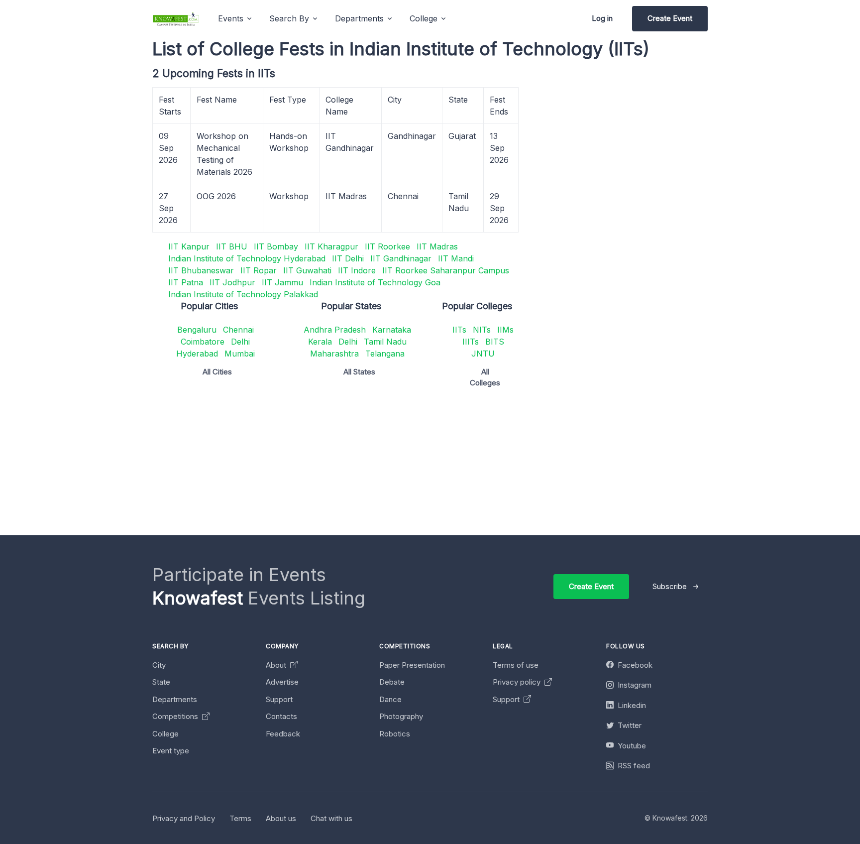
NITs (482, 330)
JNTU (483, 354)
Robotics (394, 733)
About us (281, 818)
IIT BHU (231, 246)
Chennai (238, 330)
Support (279, 699)
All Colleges (485, 377)
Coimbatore (202, 342)
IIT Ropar (258, 270)
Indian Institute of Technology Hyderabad (246, 258)
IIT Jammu (282, 282)
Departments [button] (359, 18)
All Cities (217, 371)
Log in (602, 18)
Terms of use (515, 665)
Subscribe (669, 586)
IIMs (505, 330)
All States (359, 371)
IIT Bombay (276, 246)
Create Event (669, 18)
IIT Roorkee (387, 246)
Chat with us (331, 818)
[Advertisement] (451, 465)
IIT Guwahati (307, 270)
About (277, 665)
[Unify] (176, 18)
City (159, 665)
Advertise (282, 682)
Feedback (283, 733)
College (165, 733)
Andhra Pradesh (335, 330)
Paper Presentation (412, 665)
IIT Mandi (456, 258)
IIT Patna (185, 282)
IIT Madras (437, 246)
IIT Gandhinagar (400, 258)
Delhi (240, 342)
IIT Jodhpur (232, 282)
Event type (170, 750)
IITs (459, 330)
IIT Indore (357, 270)
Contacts (281, 716)
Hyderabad (197, 354)
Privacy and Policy (183, 818)
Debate (392, 682)
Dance (390, 699)
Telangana (385, 354)
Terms (240, 818)
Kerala (320, 342)
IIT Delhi (348, 258)
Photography (401, 716)
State (161, 682)
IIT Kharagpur (331, 246)
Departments (174, 699)
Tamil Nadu (385, 342)
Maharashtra (334, 354)
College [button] (423, 18)
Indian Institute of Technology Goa (375, 282)
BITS (494, 342)
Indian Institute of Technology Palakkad (243, 294)
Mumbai (239, 354)
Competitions (176, 716)
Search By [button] (289, 18)
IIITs (470, 342)
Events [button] (230, 18)
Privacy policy (517, 682)
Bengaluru (196, 330)
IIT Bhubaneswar (201, 270)
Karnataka (391, 330)
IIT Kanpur (189, 246)
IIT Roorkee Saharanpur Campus (445, 270)
